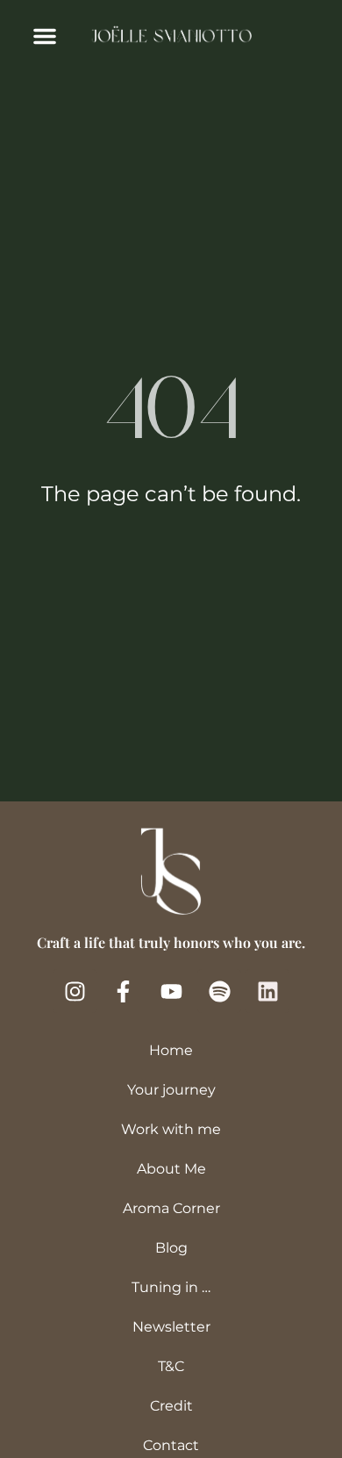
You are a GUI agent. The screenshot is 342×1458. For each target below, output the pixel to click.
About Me (171, 1168)
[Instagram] (74, 991)
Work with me (171, 1129)
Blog (171, 1247)
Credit (171, 1405)
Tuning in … (171, 1287)
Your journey (171, 1089)
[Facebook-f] (123, 991)
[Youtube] (171, 991)
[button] (44, 36)
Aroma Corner (171, 1208)
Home (171, 1050)
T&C (171, 1366)
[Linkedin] (267, 991)
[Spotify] (219, 991)
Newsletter (171, 1326)
